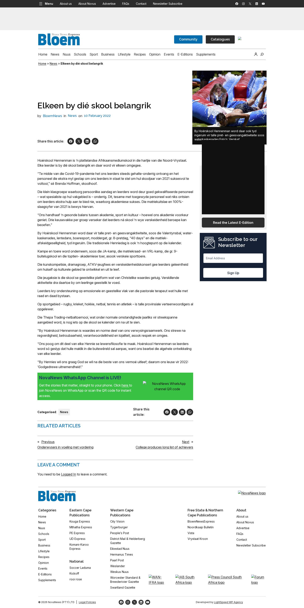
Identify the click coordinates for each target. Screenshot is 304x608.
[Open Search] (262, 54)
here (125, 385)
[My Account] (255, 54)
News (53, 63)
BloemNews (52, 116)
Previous (48, 442)
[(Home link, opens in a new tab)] (56, 496)
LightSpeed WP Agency (228, 602)
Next (185, 442)
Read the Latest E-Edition (233, 222)
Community (188, 39)
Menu (49, 3)
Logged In (68, 474)
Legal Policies (87, 602)
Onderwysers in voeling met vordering (65, 447)
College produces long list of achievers (164, 447)
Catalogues (220, 39)
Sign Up (233, 273)
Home (42, 63)
